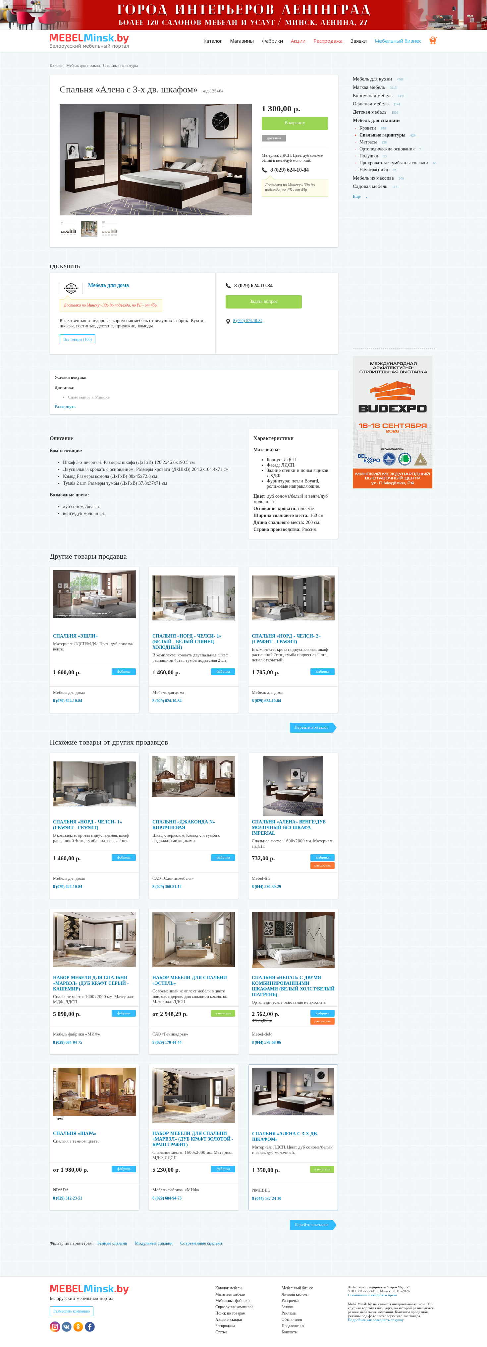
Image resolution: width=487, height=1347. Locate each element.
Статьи (221, 1332)
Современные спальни (201, 1243)
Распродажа (328, 40)
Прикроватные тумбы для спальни (393, 162)
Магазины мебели (230, 1294)
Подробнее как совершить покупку (376, 1320)
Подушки (368, 155)
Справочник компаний (233, 1307)
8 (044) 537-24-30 (266, 1198)
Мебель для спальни (83, 65)
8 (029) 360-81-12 (167, 886)
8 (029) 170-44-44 (167, 1042)
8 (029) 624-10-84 (289, 170)
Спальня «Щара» (74, 1133)
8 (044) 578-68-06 (266, 1042)
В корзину (295, 122)
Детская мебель (370, 112)
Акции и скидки (228, 1319)
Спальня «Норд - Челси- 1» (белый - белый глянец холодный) (186, 642)
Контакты (290, 1332)
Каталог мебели (228, 1288)
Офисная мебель (371, 103)
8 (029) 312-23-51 (67, 1198)
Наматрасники (373, 169)
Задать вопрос (264, 301)
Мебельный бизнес (398, 40)
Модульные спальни (154, 1243)
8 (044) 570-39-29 (266, 886)
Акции (298, 40)
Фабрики (272, 40)
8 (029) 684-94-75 (67, 1042)
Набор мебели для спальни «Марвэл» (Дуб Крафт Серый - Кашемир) (91, 983)
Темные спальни (112, 1243)
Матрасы (368, 142)
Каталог (212, 40)
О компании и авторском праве (372, 1295)
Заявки (359, 40)
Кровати (367, 128)
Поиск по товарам (230, 1313)
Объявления (292, 1319)
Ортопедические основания (386, 148)
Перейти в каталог (311, 727)
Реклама (289, 1313)
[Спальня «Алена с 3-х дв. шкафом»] (156, 213)
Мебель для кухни (372, 79)
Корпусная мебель (373, 95)
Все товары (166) (77, 339)
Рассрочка (290, 1300)
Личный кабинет (295, 1294)
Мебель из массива (373, 178)
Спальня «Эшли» (75, 636)
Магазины (242, 40)
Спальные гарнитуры (120, 65)
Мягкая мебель (369, 87)
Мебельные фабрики (232, 1300)
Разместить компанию (71, 1311)
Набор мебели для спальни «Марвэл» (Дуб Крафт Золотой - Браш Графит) (193, 1139)
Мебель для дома (108, 285)
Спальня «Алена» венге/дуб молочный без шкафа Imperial (289, 827)
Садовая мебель (370, 186)
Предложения (293, 1325)
